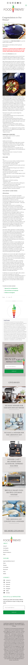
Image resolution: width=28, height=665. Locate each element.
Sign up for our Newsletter (11, 288)
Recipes (5, 565)
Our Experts (5, 548)
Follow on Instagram (10, 292)
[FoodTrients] (14, 8)
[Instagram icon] (15, 3)
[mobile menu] (26, 5)
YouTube (8, 592)
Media (4, 573)
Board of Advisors (7, 552)
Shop (4, 571)
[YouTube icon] (18, 3)
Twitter (7, 590)
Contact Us (8, 580)
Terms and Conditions (20, 624)
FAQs (4, 554)
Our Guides (5, 567)
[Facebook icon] (8, 3)
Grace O (5, 546)
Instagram (8, 588)
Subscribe (8, 582)
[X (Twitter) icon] (10, 3)
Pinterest (8, 586)
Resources (5, 569)
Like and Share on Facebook (11, 290)
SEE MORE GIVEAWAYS (14, 531)
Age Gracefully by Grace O (9, 561)
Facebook (8, 584)
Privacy (14, 626)
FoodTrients (11, 22)
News (4, 563)
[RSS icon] (20, 3)
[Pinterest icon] (13, 3)
